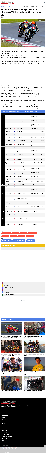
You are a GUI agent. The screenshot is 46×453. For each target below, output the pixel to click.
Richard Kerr (30, 236)
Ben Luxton (23, 233)
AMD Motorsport (6, 240)
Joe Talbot (13, 236)
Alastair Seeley (6, 233)
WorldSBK (6, 285)
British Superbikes (8, 287)
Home (2, 6)
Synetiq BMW (30, 240)
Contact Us (5, 438)
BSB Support (7, 6)
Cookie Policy (5, 434)
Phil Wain (5, 17)
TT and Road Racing (9, 294)
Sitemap (4, 440)
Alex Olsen (15, 233)
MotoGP (6, 283)
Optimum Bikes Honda (18, 240)
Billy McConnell (32, 233)
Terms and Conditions (7, 436)
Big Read (6, 290)
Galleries (4, 432)
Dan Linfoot (5, 236)
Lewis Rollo (21, 236)
